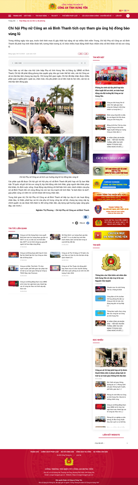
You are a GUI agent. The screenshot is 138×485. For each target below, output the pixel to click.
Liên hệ (78, 455)
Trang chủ (17, 16)
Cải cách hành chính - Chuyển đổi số (98, 16)
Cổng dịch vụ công (83, 452)
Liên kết (119, 16)
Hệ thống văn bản (100, 452)
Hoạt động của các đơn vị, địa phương (32, 21)
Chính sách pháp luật (50, 452)
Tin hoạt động (42, 16)
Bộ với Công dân (67, 452)
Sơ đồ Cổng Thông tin (64, 455)
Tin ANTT (55, 16)
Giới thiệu (29, 16)
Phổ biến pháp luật (71, 16)
